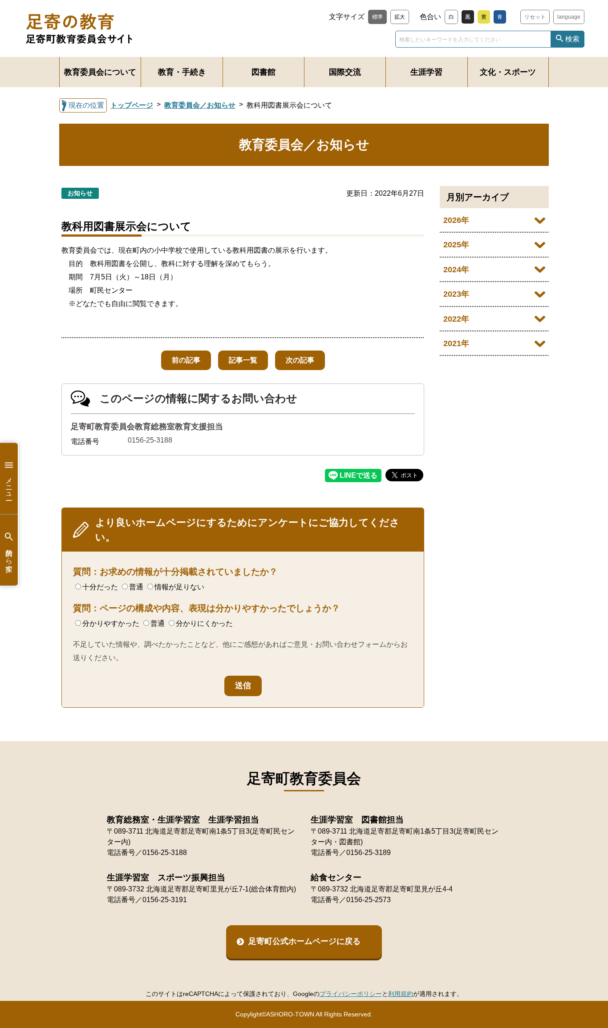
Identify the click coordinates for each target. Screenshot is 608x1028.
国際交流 (345, 72)
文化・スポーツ (508, 72)
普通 (136, 587)
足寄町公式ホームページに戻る (304, 941)
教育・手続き (182, 72)
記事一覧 (243, 360)
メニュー (9, 485)
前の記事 (186, 360)
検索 (572, 39)
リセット (535, 17)
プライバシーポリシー (351, 993)
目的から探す (9, 556)
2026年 (456, 220)
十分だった (100, 587)
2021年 (456, 343)
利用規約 (400, 993)
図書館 (263, 72)
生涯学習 (426, 72)
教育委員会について (100, 72)
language (568, 17)
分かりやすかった (110, 623)
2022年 (456, 318)
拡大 (399, 17)
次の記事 (300, 360)
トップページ (131, 105)
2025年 (456, 244)
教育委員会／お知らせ (199, 105)
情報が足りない (179, 587)
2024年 (456, 269)
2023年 (456, 294)
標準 (377, 17)
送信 (243, 685)
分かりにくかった (204, 623)
